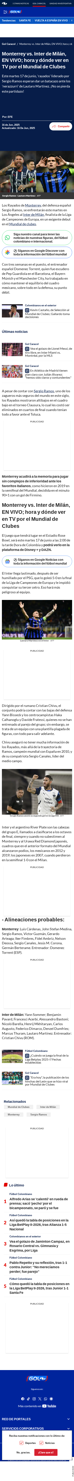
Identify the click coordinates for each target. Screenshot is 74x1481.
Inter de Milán (33, 214)
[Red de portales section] (68, 1419)
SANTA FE (25, 20)
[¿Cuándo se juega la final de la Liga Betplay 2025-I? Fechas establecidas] (12, 1056)
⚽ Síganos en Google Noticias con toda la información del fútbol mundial (40, 561)
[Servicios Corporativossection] (68, 1428)
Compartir (64, 126)
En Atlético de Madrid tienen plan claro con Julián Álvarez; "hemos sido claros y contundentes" (48, 374)
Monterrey (33, 205)
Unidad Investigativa (61, 3)
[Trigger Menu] (5, 12)
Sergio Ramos (44, 391)
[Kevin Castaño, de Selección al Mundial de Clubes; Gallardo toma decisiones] (12, 310)
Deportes (30, 1442)
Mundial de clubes (22, 224)
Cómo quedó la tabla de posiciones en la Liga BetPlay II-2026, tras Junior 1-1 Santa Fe (39, 1288)
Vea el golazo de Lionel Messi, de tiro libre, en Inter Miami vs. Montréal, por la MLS (48, 352)
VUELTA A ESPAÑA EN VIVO (51, 20)
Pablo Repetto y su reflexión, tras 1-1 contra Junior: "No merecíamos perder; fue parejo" (38, 1267)
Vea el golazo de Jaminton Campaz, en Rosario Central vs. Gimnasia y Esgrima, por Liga (39, 1245)
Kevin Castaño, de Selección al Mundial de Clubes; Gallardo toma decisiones (47, 313)
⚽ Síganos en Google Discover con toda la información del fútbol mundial (40, 252)
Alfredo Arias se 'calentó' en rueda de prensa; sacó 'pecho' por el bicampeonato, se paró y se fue (38, 1203)
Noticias (50, 1442)
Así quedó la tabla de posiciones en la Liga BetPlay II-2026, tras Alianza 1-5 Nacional (38, 1224)
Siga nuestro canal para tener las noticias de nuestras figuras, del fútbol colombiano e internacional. (40, 237)
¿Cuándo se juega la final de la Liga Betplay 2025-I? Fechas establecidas (46, 1059)
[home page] (4, 3)
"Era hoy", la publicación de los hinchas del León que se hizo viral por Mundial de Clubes (47, 1080)
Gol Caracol (39, 3)
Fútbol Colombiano (36, 1050)
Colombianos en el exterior (40, 305)
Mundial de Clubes (18, 1106)
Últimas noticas (20, 3)
